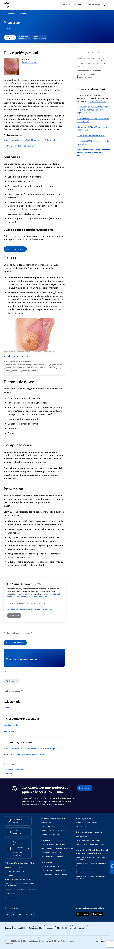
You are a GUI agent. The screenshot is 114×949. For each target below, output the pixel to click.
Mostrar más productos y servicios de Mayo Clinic (25, 754)
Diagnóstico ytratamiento (24, 37)
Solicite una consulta (15, 249)
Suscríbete (14, 615)
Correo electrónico (16, 607)
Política (79, 74)
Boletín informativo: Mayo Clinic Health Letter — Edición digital (30, 140)
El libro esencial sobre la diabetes (91, 135)
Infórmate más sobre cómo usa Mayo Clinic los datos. (30, 609)
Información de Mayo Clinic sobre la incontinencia (92, 128)
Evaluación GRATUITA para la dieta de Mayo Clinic (93, 142)
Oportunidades (89, 74)
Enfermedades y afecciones (16, 13)
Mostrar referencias (12, 691)
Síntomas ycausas (10, 37)
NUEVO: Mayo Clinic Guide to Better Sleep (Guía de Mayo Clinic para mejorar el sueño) (92, 109)
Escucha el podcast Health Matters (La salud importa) (93, 119)
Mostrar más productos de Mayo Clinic (20, 146)
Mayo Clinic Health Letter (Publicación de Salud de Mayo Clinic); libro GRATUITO (93, 152)
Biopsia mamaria (11, 725)
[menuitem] (10, 37)
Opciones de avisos (85, 77)
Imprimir (13, 681)
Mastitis (12, 22)
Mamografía (9, 731)
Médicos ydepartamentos (40, 37)
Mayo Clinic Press (98, 101)
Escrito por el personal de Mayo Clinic (20, 633)
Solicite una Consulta (15, 29)
